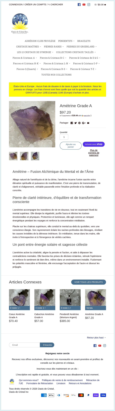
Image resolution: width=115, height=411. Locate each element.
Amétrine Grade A (94, 314)
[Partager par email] (88, 122)
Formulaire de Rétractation (39, 383)
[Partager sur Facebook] (72, 122)
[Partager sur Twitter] (75, 122)
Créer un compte (35, 4)
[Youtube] (84, 4)
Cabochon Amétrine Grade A (44, 316)
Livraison (61, 383)
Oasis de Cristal (46, 389)
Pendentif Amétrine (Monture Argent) (69, 316)
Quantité (63, 132)
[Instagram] (88, 4)
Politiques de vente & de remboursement (62, 380)
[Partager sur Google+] (83, 122)
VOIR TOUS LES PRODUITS (88, 282)
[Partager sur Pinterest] (79, 122)
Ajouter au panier (71, 145)
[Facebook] (79, 4)
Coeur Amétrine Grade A (17, 316)
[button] (83, 116)
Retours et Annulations (80, 383)
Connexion (15, 4)
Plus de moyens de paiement (93, 152)
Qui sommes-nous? (29, 380)
